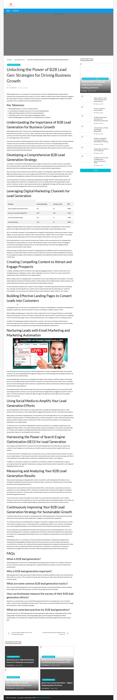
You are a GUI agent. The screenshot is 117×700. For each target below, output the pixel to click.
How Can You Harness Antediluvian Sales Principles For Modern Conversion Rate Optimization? (20, 682)
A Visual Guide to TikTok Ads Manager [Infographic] (101, 129)
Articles (16, 11)
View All (95, 170)
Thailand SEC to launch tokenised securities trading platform (93, 85)
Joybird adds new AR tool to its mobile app (101, 149)
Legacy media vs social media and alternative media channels (100, 99)
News (8, 11)
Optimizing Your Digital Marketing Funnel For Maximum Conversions (20, 661)
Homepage (9, 59)
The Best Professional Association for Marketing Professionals (101, 119)
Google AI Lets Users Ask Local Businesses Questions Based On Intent (101, 160)
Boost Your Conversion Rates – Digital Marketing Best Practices (57, 684)
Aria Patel (84, 90)
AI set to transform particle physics (99, 109)
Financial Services (102, 78)
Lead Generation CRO (19, 59)
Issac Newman (13, 87)
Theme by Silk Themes (42, 697)
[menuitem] (8, 11)
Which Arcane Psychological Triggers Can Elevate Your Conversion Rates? (57, 661)
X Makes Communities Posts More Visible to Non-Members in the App (101, 140)
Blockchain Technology (89, 78)
